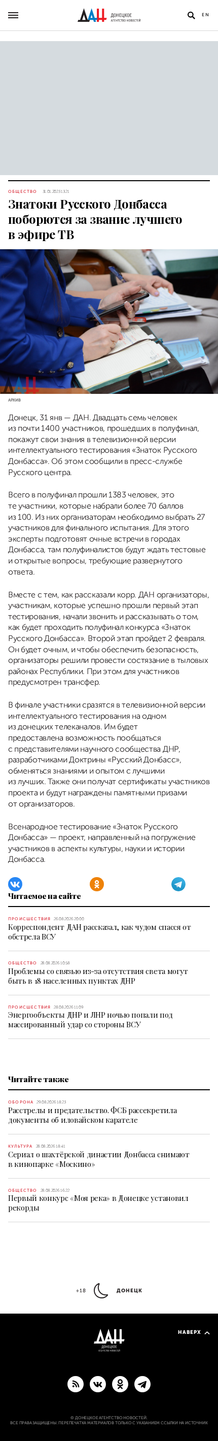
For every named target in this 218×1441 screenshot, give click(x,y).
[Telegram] (178, 884)
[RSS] (75, 1383)
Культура (20, 1146)
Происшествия (29, 919)
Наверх (189, 1332)
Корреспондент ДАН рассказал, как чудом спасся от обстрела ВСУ (99, 932)
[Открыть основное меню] (13, 15)
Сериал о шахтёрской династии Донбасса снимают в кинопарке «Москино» (99, 1159)
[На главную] (109, 15)
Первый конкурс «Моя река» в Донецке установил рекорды (98, 1203)
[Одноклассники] (97, 884)
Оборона (20, 1102)
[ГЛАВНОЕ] (142, 1383)
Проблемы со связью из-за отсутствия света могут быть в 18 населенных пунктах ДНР (98, 976)
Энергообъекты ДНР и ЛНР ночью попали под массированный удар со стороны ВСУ (90, 1019)
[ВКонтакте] (15, 884)
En (206, 14)
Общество (23, 191)
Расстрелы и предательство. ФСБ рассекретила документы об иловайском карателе (92, 1115)
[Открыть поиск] (191, 15)
